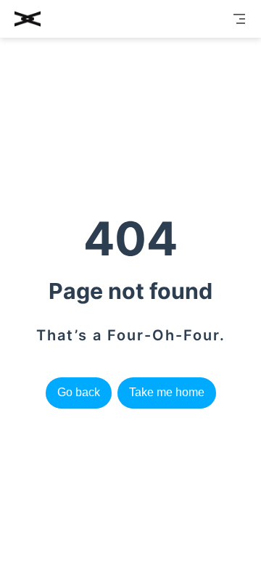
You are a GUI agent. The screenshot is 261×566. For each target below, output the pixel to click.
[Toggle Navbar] (239, 18)
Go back (78, 392)
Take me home (166, 392)
